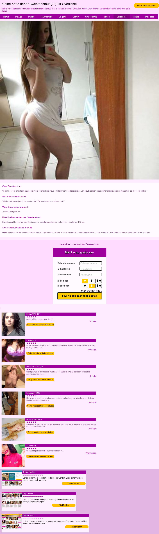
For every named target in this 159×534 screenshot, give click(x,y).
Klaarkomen (46, 16)
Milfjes (136, 16)
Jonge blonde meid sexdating (40, 432)
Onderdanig (91, 16)
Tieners (106, 16)
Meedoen (149, 16)
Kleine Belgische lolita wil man (40, 353)
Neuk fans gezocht (146, 5)
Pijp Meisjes (64, 505)
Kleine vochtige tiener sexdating (40, 406)
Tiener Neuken (74, 483)
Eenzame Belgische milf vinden (40, 325)
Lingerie (62, 16)
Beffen (76, 16)
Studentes (122, 16)
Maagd (18, 16)
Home (6, 16)
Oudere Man (76, 527)
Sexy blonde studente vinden (40, 380)
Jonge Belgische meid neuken (40, 456)
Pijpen (31, 16)
